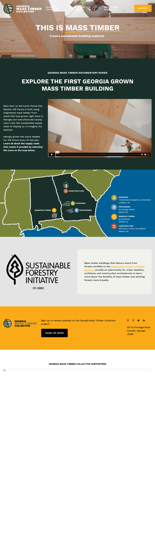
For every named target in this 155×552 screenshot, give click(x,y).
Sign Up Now (54, 333)
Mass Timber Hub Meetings (80, 8)
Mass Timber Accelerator (111, 8)
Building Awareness (52, 8)
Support (143, 8)
